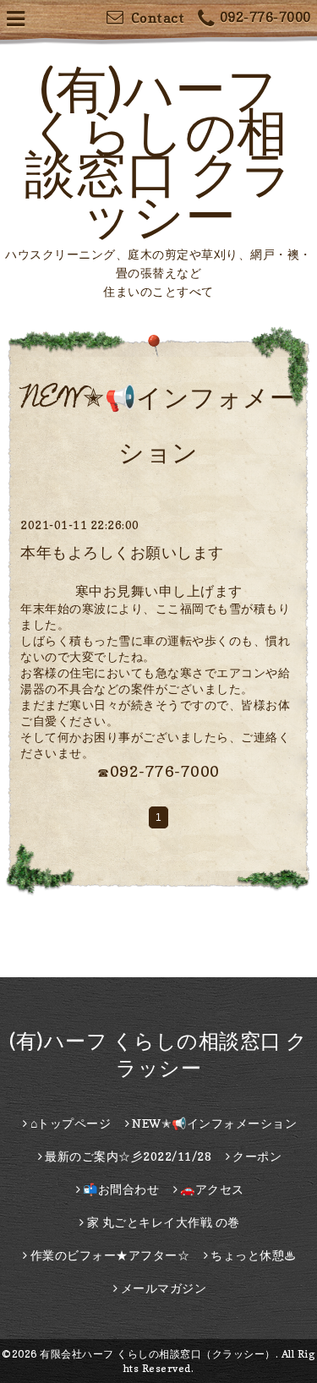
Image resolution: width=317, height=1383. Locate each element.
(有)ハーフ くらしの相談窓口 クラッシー (159, 152)
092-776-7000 (265, 16)
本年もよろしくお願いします (122, 552)
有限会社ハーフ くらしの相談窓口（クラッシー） (158, 1353)
